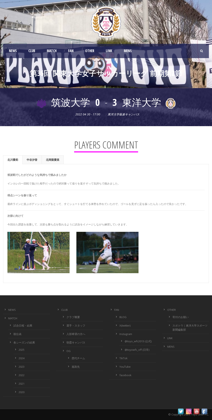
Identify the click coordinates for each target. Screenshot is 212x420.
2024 (21, 358)
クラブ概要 (73, 317)
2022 (21, 375)
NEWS (13, 50)
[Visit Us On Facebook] (204, 411)
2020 (21, 392)
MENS (128, 50)
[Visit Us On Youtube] (196, 411)
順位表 (17, 334)
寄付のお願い (180, 317)
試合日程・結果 (22, 325)
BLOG (122, 317)
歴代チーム (78, 358)
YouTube (125, 367)
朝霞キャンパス (75, 342)
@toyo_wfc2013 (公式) (138, 341)
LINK (109, 50)
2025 (21, 350)
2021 (21, 383)
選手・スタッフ (75, 325)
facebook (125, 375)
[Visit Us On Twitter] (181, 411)
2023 (21, 367)
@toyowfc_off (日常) (137, 350)
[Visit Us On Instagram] (189, 411)
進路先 (76, 367)
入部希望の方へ (75, 334)
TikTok (123, 358)
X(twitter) (124, 325)
